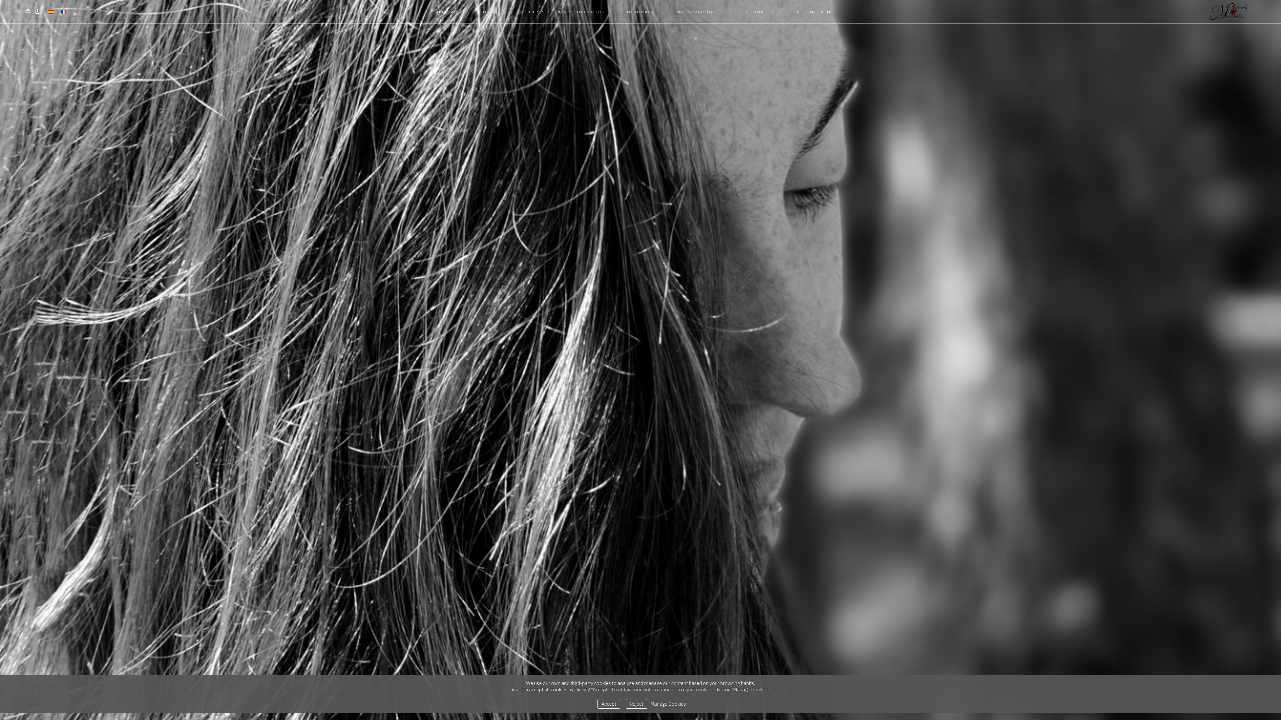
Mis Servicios (696, 11)
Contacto (493, 11)
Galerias (444, 11)
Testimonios (756, 11)
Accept (608, 704)
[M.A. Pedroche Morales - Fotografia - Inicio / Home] (1229, 11)
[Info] (28, 12)
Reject (636, 704)
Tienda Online (816, 11)
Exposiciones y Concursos (566, 11)
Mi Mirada (641, 11)
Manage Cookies (668, 704)
